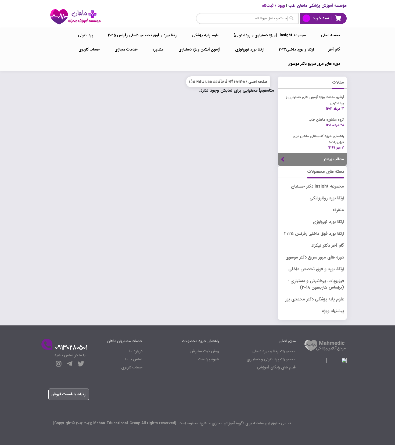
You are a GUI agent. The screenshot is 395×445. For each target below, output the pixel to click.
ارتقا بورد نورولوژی (249, 49)
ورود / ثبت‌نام (273, 5)
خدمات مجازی (126, 49)
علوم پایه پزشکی (205, 35)
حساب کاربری (89, 49)
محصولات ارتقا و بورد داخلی (274, 351)
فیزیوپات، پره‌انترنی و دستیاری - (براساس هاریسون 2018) (316, 284)
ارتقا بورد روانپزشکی (327, 198)
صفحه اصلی (330, 35)
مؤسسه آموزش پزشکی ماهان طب (317, 5)
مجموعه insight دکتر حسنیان (317, 186)
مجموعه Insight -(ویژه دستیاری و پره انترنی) (270, 35)
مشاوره (158, 49)
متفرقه (338, 210)
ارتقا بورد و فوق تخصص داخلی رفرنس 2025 (142, 35)
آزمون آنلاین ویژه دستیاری (199, 49)
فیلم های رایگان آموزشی (276, 367)
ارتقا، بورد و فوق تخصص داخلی (316, 269)
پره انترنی (85, 35)
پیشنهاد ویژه (333, 311)
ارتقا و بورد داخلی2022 (296, 49)
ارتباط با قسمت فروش (68, 394)
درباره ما (135, 351)
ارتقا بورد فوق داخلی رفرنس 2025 (314, 233)
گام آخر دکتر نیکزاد (327, 245)
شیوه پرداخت (208, 359)
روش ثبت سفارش (204, 351)
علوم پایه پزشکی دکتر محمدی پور (314, 299)
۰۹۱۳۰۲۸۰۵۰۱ (71, 348)
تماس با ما (133, 359)
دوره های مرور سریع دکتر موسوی (314, 64)
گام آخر (334, 49)
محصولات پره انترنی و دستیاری (271, 359)
